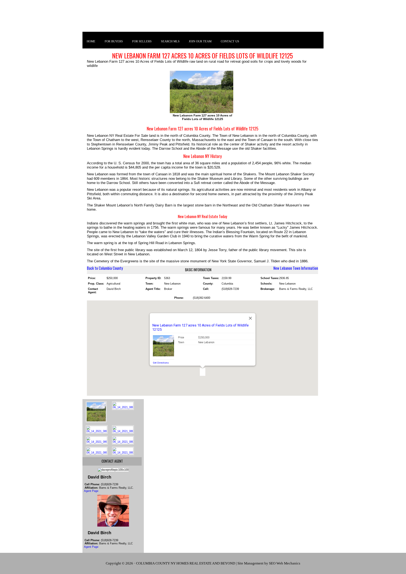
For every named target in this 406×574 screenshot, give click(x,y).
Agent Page (91, 490)
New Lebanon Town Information (295, 268)
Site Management (250, 563)
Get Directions (161, 362)
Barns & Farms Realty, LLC (203, 19)
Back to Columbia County (105, 268)
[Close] (250, 318)
